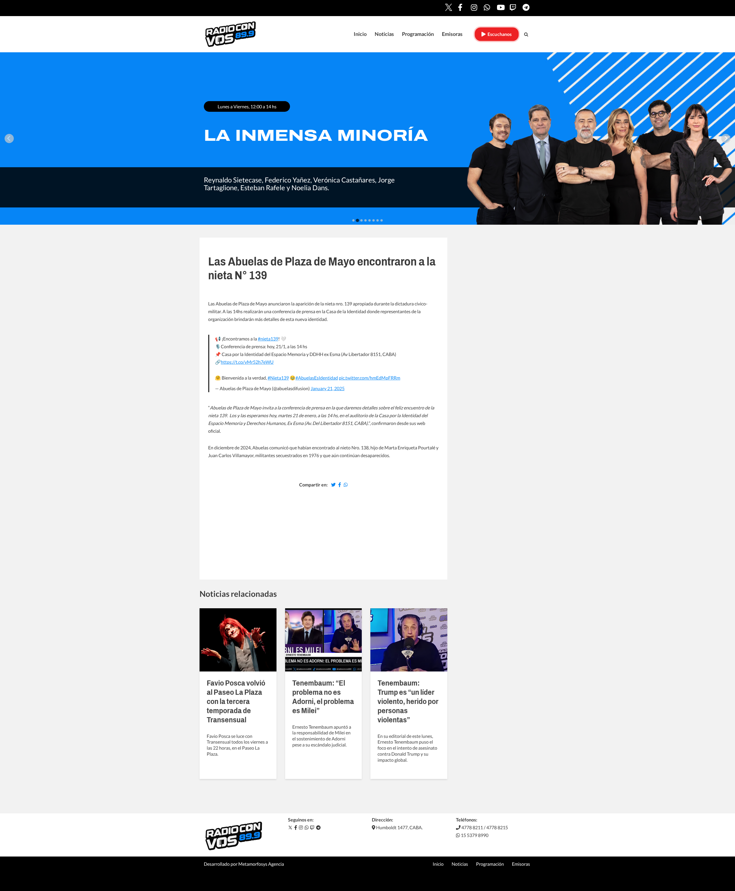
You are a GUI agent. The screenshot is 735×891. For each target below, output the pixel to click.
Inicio (360, 34)
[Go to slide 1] (353, 220)
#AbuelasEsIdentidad (316, 377)
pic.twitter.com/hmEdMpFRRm (369, 377)
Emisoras (452, 34)
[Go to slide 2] (357, 220)
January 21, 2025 (328, 388)
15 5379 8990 (474, 835)
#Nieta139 (278, 377)
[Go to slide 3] (361, 220)
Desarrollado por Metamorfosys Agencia (244, 864)
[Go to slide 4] (365, 220)
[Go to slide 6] (373, 220)
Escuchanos (498, 34)
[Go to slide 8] (381, 220)
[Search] (526, 34)
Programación (418, 34)
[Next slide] (725, 138)
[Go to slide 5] (369, 220)
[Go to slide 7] (377, 220)
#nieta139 (268, 338)
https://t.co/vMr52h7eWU (247, 362)
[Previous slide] (9, 138)
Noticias (384, 34)
